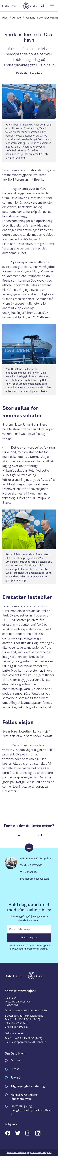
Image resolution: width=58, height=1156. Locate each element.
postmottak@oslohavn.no (28, 1015)
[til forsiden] (16, 975)
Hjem (5, 17)
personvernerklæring (36, 948)
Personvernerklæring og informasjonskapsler (29, 1152)
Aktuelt (16, 17)
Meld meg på (29, 937)
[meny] (52, 5)
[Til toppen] (29, 847)
